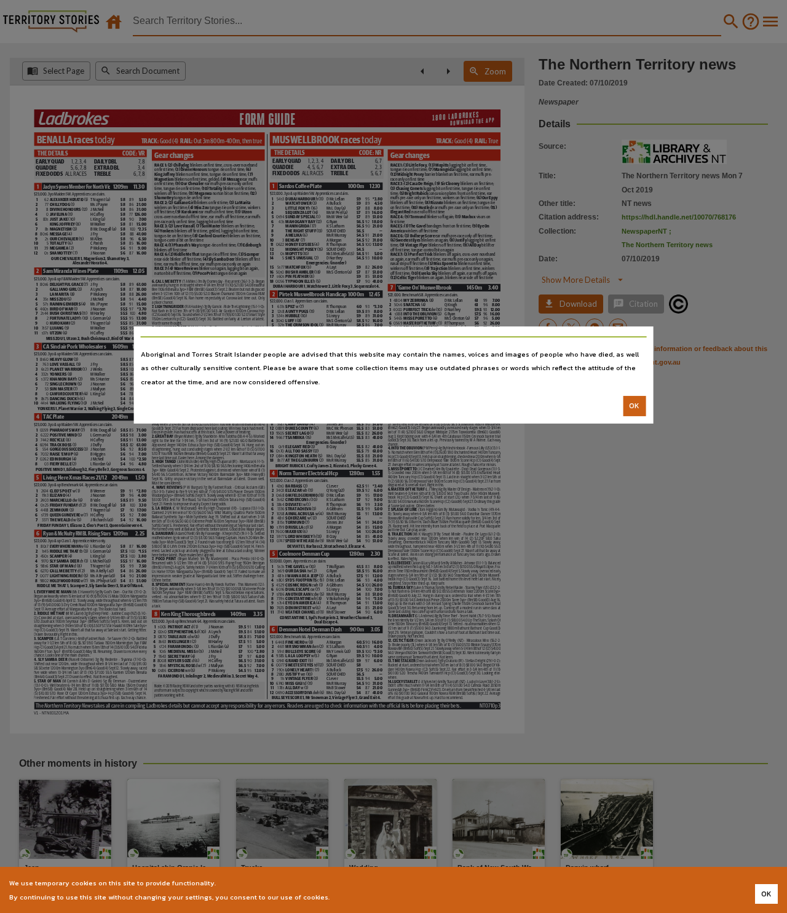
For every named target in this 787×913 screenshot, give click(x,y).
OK (634, 405)
